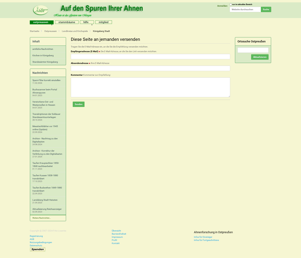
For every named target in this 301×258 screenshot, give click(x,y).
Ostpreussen (40, 22)
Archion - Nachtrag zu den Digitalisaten (45, 140)
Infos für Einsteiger (203, 237)
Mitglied (103, 22)
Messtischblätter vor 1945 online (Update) (45, 128)
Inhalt (36, 41)
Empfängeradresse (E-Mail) (114, 51)
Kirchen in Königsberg (43, 55)
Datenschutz (36, 245)
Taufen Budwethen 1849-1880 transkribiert (47, 189)
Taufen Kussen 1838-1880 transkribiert (45, 177)
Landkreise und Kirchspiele (75, 31)
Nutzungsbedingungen (41, 242)
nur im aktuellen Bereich (242, 4)
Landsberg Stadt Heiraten (45, 200)
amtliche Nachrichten (42, 49)
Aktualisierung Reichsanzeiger (47, 209)
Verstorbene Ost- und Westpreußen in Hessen (43, 103)
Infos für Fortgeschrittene (206, 240)
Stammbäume (66, 22)
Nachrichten (40, 72)
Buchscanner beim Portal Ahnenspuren (44, 91)
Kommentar (90, 75)
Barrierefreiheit (119, 234)
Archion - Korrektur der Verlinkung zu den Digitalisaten (47, 152)
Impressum (117, 237)
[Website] (88, 10)
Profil (114, 240)
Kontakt (116, 243)
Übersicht (116, 230)
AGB (32, 239)
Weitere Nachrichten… (41, 218)
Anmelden (222, 6)
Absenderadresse (90, 63)
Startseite (34, 31)
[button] (53, 22)
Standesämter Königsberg (45, 62)
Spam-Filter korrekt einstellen (46, 80)
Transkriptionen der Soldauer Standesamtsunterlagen (46, 115)
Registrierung (36, 236)
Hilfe (85, 22)
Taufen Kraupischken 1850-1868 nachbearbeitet (45, 164)
